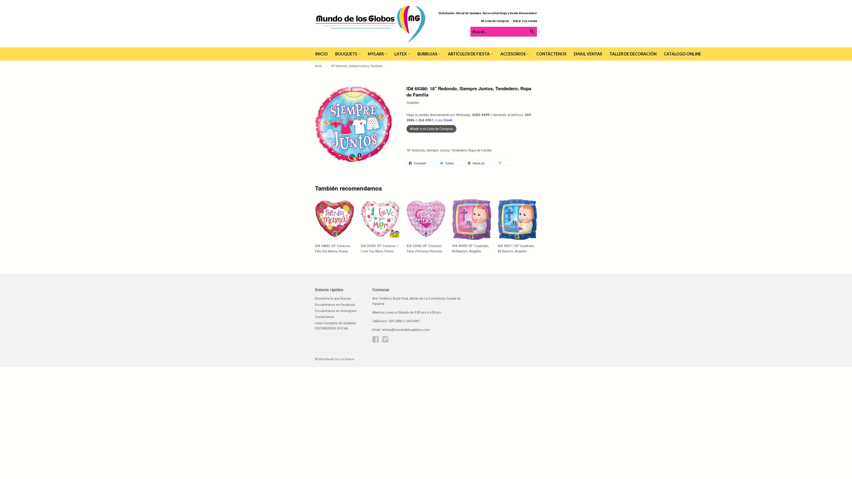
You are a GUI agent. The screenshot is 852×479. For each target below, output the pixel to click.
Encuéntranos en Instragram (336, 311)
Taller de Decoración (633, 53)
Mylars (376, 53)
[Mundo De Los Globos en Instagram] (385, 341)
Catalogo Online (682, 53)
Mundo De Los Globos (339, 359)
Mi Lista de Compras (495, 21)
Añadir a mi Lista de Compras (431, 129)
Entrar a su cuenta (525, 21)
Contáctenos (551, 53)
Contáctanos (324, 317)
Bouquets (346, 53)
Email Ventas (588, 53)
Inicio (321, 53)
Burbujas (427, 53)
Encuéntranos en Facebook (335, 305)
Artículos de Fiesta (469, 53)
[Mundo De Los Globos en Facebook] (375, 341)
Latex (400, 53)
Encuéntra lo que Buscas (333, 298)
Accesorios (513, 53)
